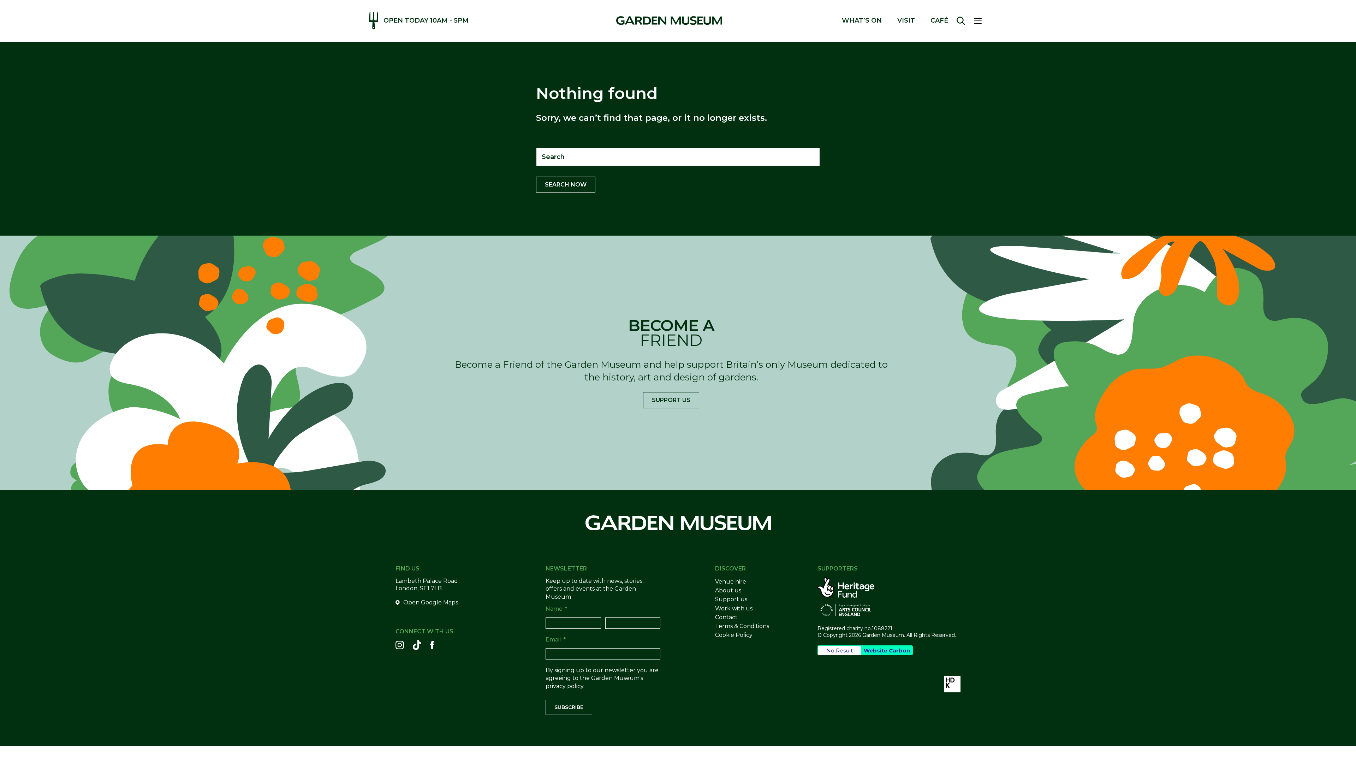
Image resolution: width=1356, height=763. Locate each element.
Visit (906, 20)
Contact (726, 617)
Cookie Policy (734, 635)
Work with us (734, 608)
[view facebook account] (432, 645)
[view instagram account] (400, 645)
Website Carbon (887, 650)
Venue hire (730, 581)
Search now (566, 184)
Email (556, 639)
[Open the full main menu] (980, 21)
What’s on (862, 20)
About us (728, 590)
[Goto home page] (669, 20)
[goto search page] (961, 21)
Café (939, 20)
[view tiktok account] (417, 645)
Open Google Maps (430, 602)
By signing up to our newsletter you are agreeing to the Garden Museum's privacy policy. (602, 678)
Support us (671, 400)
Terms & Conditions (742, 626)
